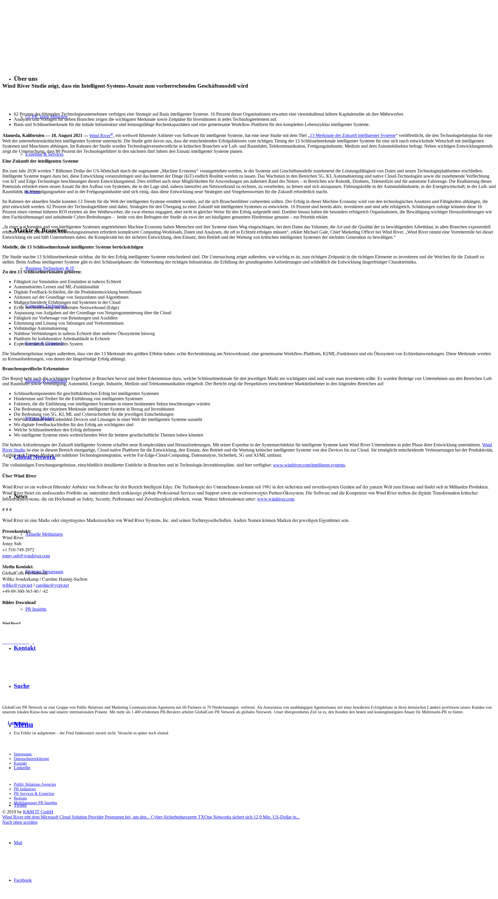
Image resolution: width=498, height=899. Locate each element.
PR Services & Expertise (34, 793)
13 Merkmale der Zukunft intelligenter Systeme (353, 135)
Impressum (23, 754)
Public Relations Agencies (35, 784)
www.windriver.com (275, 499)
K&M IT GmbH (38, 811)
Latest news (18, 723)
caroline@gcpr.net (52, 585)
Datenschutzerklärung (31, 759)
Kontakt (20, 763)
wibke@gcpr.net (17, 585)
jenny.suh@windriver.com (26, 555)
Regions (20, 798)
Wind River (101, 135)
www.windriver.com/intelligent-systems (309, 464)
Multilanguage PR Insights (35, 803)
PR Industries (25, 789)
